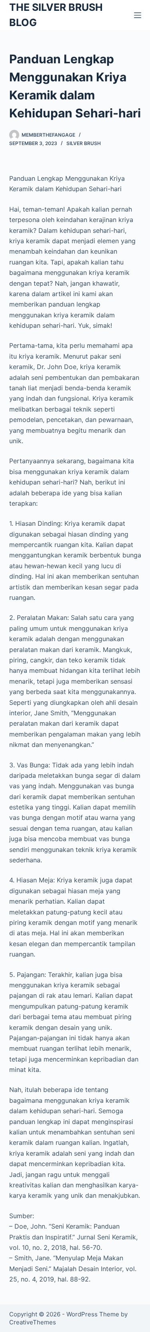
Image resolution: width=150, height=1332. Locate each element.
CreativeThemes (32, 1322)
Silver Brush (83, 143)
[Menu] (137, 15)
